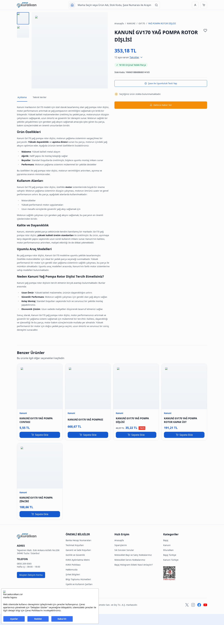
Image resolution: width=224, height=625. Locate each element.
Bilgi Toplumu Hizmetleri (78, 579)
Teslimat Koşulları (75, 545)
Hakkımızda (71, 569)
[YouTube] (205, 605)
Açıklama (22, 97)
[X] (187, 605)
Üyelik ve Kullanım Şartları (79, 584)
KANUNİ (131, 23)
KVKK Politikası (73, 564)
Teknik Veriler (39, 97)
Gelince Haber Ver (162, 105)
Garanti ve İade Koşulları (78, 550)
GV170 (142, 23)
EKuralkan (168, 550)
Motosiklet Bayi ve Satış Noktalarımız (133, 554)
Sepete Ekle (41, 434)
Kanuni (167, 545)
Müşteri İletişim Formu (31, 574)
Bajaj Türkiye (169, 554)
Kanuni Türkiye (170, 559)
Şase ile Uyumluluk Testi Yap (162, 83)
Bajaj (165, 540)
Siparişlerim (120, 545)
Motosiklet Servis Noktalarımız (129, 559)
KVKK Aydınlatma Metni (78, 559)
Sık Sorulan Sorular (124, 550)
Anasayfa (119, 23)
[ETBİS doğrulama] (185, 573)
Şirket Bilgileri (73, 574)
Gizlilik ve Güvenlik (75, 554)
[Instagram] (193, 605)
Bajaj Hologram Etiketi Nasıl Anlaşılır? (133, 564)
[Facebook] (199, 605)
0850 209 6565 (24, 563)
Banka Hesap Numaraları (78, 540)
